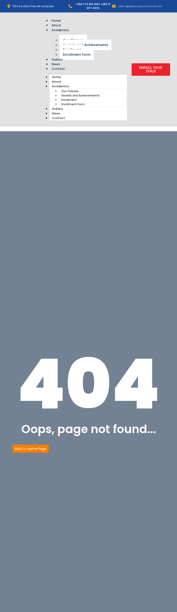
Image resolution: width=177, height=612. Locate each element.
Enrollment (69, 100)
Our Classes (70, 91)
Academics (60, 30)
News (56, 64)
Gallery (57, 59)
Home (56, 20)
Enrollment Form (76, 54)
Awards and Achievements (85, 45)
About (56, 25)
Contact (58, 69)
